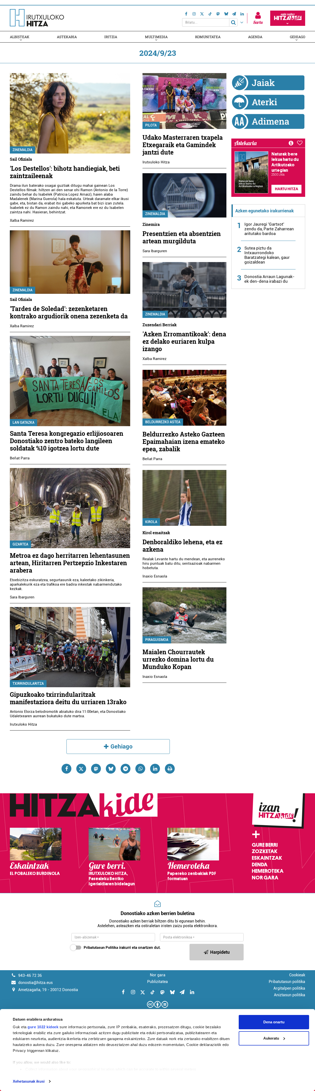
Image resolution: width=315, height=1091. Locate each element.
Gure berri (265, 845)
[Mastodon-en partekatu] (96, 769)
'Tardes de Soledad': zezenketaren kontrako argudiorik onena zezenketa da (69, 312)
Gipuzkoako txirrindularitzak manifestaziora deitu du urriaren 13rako (68, 698)
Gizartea (20, 544)
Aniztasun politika (289, 995)
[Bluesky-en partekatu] (111, 769)
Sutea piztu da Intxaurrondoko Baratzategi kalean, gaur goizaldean (267, 255)
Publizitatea (157, 981)
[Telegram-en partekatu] (125, 769)
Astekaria (67, 36)
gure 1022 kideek (43, 1027)
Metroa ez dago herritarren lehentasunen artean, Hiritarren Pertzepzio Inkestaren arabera (70, 562)
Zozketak (264, 851)
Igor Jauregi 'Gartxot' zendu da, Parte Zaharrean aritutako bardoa (269, 229)
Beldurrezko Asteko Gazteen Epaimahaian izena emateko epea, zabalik (183, 441)
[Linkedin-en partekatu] (155, 769)
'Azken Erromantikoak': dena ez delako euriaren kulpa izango (184, 341)
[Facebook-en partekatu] (66, 769)
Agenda (255, 36)
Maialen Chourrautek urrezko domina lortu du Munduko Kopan (178, 659)
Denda (260, 864)
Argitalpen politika (289, 988)
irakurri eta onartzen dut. (122, 947)
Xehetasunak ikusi (29, 1081)
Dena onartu (273, 1022)
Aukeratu (271, 1038)
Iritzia (110, 36)
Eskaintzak (267, 858)
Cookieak (297, 975)
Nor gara (265, 877)
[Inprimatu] (170, 769)
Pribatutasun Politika (101, 947)
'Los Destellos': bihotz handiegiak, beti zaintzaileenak (65, 172)
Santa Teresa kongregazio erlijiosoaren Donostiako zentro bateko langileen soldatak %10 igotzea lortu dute (66, 440)
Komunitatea (207, 36)
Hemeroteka (268, 871)
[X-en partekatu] (81, 769)
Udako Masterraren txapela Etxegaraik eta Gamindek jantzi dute (182, 144)
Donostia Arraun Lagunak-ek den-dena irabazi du (269, 279)
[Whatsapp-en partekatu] (140, 769)
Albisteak (19, 36)
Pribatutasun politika (287, 981)
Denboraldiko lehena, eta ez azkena (182, 545)
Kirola (151, 522)
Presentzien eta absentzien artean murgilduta (181, 237)
